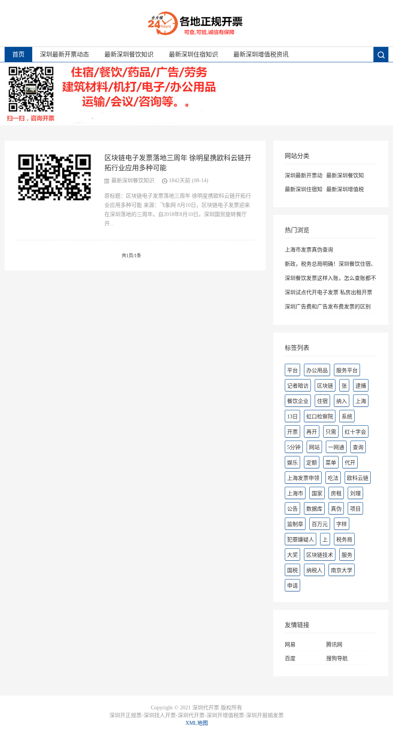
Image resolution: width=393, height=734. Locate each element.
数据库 (314, 509)
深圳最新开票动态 (64, 54)
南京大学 (341, 570)
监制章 (295, 524)
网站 (314, 447)
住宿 (322, 401)
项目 (355, 509)
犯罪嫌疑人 (300, 540)
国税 (292, 570)
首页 (18, 54)
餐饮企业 (298, 401)
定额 (311, 463)
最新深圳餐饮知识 (129, 54)
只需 (330, 432)
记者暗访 (298, 386)
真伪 (336, 509)
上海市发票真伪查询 (309, 250)
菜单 (330, 463)
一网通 (336, 447)
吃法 (333, 478)
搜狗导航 (337, 658)
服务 (347, 555)
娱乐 (292, 463)
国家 (317, 493)
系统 (347, 416)
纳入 (341, 401)
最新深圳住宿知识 (193, 54)
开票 (292, 432)
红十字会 (355, 432)
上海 (360, 401)
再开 (311, 432)
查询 (358, 447)
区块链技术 (319, 555)
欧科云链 (357, 478)
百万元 (320, 524)
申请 (292, 586)
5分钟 (294, 447)
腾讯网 (334, 644)
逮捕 (360, 386)
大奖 (292, 555)
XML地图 (196, 723)
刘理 (355, 493)
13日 (292, 416)
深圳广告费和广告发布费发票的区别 (328, 307)
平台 (292, 370)
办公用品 (317, 370)
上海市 (295, 493)
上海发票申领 (303, 478)
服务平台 (347, 370)
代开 (350, 463)
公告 (292, 509)
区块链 (325, 386)
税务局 (344, 540)
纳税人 (314, 570)
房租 (336, 493)
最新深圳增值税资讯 (261, 54)
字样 (341, 524)
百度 (290, 658)
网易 (290, 644)
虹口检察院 (319, 416)
